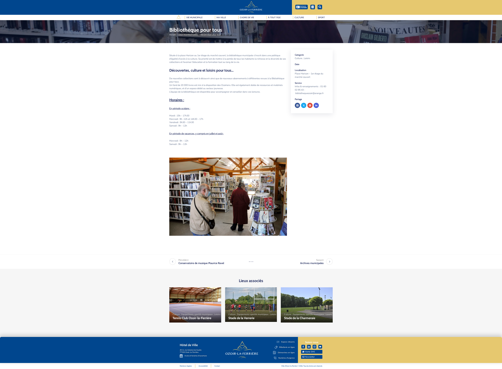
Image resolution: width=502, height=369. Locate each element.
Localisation (300, 70)
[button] (320, 7)
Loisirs (307, 58)
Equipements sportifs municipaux (197, 314)
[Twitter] (303, 105)
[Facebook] (297, 105)
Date (297, 64)
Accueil (172, 34)
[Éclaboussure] (251, 261)
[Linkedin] (316, 105)
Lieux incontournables (188, 34)
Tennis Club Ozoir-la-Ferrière (192, 318)
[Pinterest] (310, 105)
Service (298, 83)
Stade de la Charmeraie (299, 318)
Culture (298, 58)
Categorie (299, 55)
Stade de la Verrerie (241, 318)
